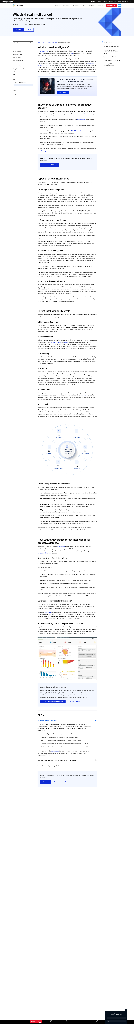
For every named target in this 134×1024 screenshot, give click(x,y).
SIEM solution (61, 546)
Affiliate (119, 1)
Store (109, 1)
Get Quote (92, 6)
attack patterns (81, 119)
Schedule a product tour (61, 782)
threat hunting (42, 151)
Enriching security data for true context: (55, 601)
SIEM (43, 42)
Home (39, 42)
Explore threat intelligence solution (53, 701)
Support (100, 6)
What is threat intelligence (21, 85)
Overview (58, 6)
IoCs (72, 53)
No (110, 1021)
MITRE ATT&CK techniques (77, 131)
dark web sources (56, 342)
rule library (48, 612)
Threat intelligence (51, 42)
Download (111, 5)
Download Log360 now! (50, 165)
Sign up (29, 29)
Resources (76, 6)
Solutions (66, 6)
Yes (111, 1017)
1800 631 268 (96, 1)
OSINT (66, 342)
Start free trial (62, 92)
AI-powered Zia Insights (50, 627)
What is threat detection (21, 82)
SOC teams (83, 395)
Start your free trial (74, 701)
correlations (43, 374)
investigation (84, 114)
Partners (113, 1)
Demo (84, 6)
